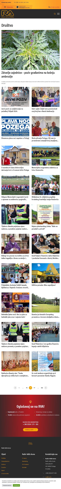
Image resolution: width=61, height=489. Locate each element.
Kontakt (24, 467)
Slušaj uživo (10, 7)
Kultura (3, 464)
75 (26, 388)
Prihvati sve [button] (16, 485)
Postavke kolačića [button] (7, 485)
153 (42, 388)
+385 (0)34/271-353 (51, 473)
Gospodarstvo (5, 461)
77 (34, 388)
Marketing (25, 461)
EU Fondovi (25, 464)
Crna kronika (5, 473)
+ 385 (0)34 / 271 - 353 (30, 424)
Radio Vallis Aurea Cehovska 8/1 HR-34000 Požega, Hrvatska (50, 464)
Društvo (3, 467)
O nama (24, 458)
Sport (3, 470)
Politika (3, 458)
